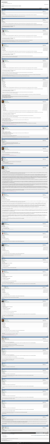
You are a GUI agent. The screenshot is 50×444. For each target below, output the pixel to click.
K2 (9, 440)
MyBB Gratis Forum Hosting (26, 442)
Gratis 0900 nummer (21, 443)
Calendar (7, 3)
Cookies (30, 442)
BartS (4, 194)
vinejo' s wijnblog (6, 438)
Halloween (27, 443)
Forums (3, 3)
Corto (2, 259)
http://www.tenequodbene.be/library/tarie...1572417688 (7, 26)
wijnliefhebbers (4, 2)
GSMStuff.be (24, 443)
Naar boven (9, 438)
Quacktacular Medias (5, 440)
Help (11, 3)
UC (2, 416)
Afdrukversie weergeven (4, 435)
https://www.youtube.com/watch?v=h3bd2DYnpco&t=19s (23, 96)
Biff (3, 158)
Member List (9, 3)
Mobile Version (14, 438)
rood (2, 19)
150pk (2, 379)
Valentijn (29, 443)
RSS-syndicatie (16, 438)
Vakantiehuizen (31, 443)
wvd (4, 244)
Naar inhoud (11, 438)
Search (5, 3)
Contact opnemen (3, 438)
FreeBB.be (22, 442)
